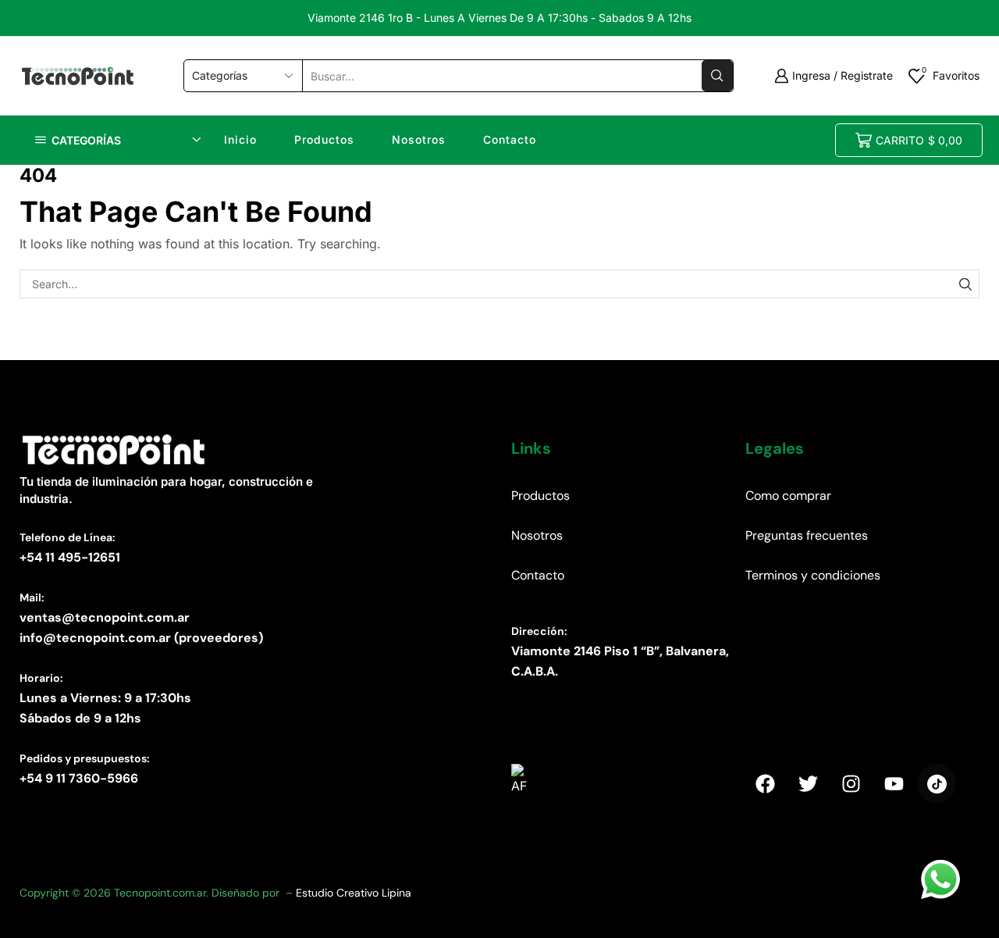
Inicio (240, 139)
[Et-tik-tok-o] (936, 783)
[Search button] (717, 75)
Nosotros (419, 139)
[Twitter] (807, 783)
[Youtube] (893, 783)
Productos (324, 139)
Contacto (509, 139)
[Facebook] (764, 783)
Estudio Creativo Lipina (353, 893)
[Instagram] (850, 783)
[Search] (965, 283)
